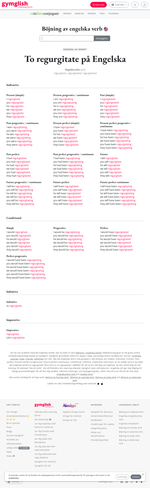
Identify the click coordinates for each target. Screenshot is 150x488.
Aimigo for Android (72, 416)
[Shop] (135, 4)
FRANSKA (67, 13)
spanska (14, 358)
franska (29, 358)
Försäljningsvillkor (100, 440)
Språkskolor (96, 420)
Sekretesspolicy (14, 443)
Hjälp (9, 451)
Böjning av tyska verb (105, 377)
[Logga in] (144, 4)
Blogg (9, 431)
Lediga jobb (12, 447)
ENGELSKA (79, 13)
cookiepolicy (14, 478)
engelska (136, 355)
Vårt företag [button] (13, 405)
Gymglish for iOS (43, 465)
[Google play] (98, 383)
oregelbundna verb (66, 374)
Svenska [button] (120, 4)
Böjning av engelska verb (131, 411)
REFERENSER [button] (96, 405)
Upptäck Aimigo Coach (74, 411)
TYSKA (102, 13)
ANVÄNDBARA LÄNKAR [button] (129, 405)
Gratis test (98, 4)
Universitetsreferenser (102, 416)
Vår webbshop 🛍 (43, 419)
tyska (21, 358)
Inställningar (122, 477)
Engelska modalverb (129, 423)
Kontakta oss (12, 439)
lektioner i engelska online (88, 352)
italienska (39, 358)
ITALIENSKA (113, 13)
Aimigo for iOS (70, 420)
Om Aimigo (11, 411)
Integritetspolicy (99, 428)
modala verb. (86, 374)
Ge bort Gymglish (14, 435)
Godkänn (136, 477)
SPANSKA (92, 13)
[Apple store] (102, 383)
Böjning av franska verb (57, 377)
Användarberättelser (16, 416)
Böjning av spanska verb (82, 377)
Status (9, 455)
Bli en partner (13, 423)
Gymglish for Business (102, 411)
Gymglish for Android (45, 461)
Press (9, 427)
